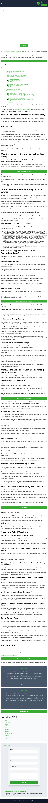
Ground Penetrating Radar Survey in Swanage (13, 69)
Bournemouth (7, 655)
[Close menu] (42, 2)
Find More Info (10, 102)
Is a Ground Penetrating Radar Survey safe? (17, 98)
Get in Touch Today (11, 100)
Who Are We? (9, 72)
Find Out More (24, 507)
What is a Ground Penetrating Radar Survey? (18, 93)
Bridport (6, 738)
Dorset (11, 655)
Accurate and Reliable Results (15, 86)
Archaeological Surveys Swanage (16, 81)
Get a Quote (23, 45)
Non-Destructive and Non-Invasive (16, 85)
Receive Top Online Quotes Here (24, 398)
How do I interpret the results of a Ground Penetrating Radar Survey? (22, 99)
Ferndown (7, 729)
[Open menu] (38, 3)
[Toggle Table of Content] (2, 67)
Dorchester (7, 737)
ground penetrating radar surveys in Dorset (20, 109)
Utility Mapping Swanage (14, 79)
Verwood (7, 731)
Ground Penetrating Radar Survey (13, 51)
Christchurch (7, 725)
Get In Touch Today (24, 61)
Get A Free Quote (24, 711)
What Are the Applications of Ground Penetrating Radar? (17, 77)
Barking (15, 655)
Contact (44, 4)
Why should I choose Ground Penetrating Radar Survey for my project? (22, 94)
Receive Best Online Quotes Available (24, 301)
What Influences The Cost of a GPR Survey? (17, 76)
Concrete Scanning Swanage (15, 80)
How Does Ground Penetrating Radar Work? (15, 90)
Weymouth (7, 735)
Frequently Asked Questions (12, 92)
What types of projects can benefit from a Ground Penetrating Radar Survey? (23, 95)
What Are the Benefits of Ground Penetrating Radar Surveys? (18, 84)
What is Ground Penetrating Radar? (13, 89)
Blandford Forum (8, 733)
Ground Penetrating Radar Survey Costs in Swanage (16, 75)
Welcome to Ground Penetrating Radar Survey (15, 71)
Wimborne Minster (9, 727)
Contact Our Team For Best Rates (24, 171)
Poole (2, 655)
